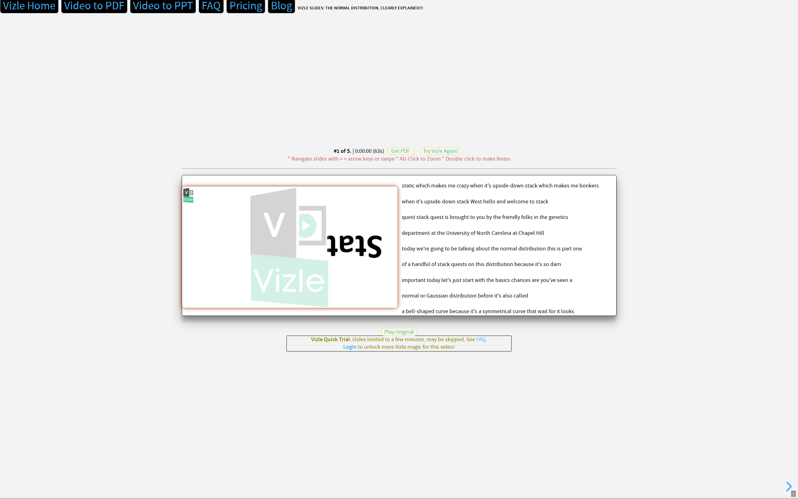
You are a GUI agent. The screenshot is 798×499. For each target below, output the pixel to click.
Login (350, 347)
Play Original (399, 332)
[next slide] (789, 487)
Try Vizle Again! (440, 151)
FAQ (481, 339)
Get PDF (400, 151)
